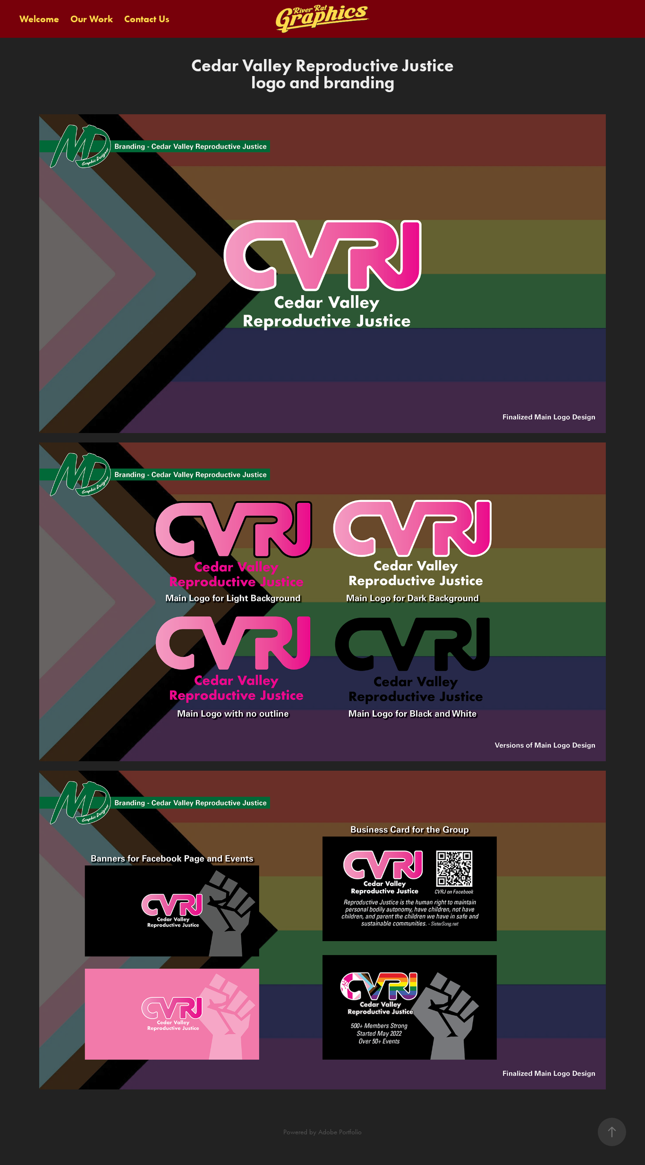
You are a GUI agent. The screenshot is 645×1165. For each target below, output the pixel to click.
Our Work (91, 19)
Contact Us (147, 19)
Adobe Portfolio (340, 1132)
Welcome (39, 19)
